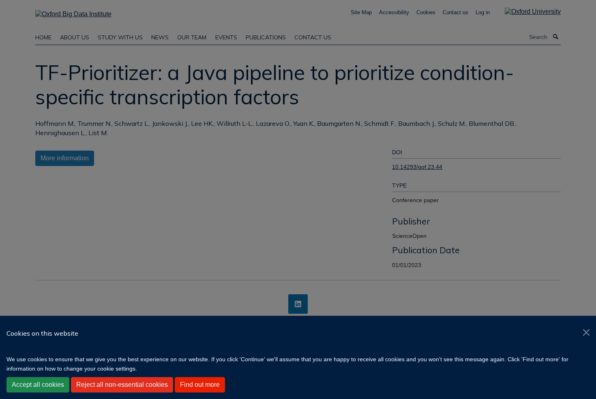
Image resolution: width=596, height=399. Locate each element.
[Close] (586, 332)
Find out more (200, 384)
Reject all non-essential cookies (122, 384)
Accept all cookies (38, 384)
